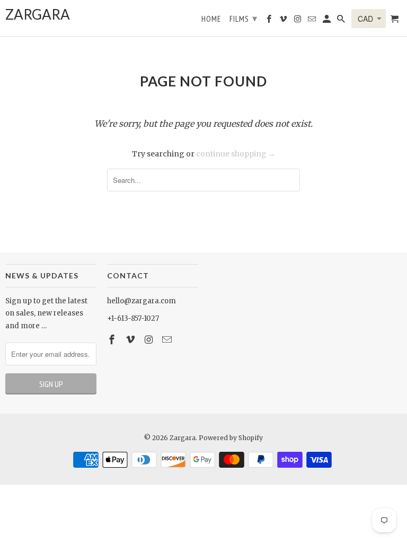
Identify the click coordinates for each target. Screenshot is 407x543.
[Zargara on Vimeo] (131, 340)
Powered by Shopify (231, 438)
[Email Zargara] (168, 340)
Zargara (183, 438)
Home (211, 19)
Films (243, 18)
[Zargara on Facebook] (113, 340)
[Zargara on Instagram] (150, 340)
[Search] (342, 21)
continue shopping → (236, 154)
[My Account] (327, 21)
